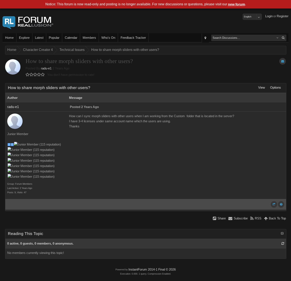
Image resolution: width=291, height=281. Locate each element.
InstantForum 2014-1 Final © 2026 (152, 269)
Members (89, 37)
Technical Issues (72, 50)
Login (269, 16)
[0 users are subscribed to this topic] (282, 61)
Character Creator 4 (38, 50)
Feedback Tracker (133, 37)
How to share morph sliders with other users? (125, 50)
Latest (39, 37)
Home (9, 37)
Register (282, 16)
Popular (54, 37)
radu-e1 (46, 68)
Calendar (71, 37)
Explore (24, 37)
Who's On (108, 37)
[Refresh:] (282, 243)
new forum (236, 4)
